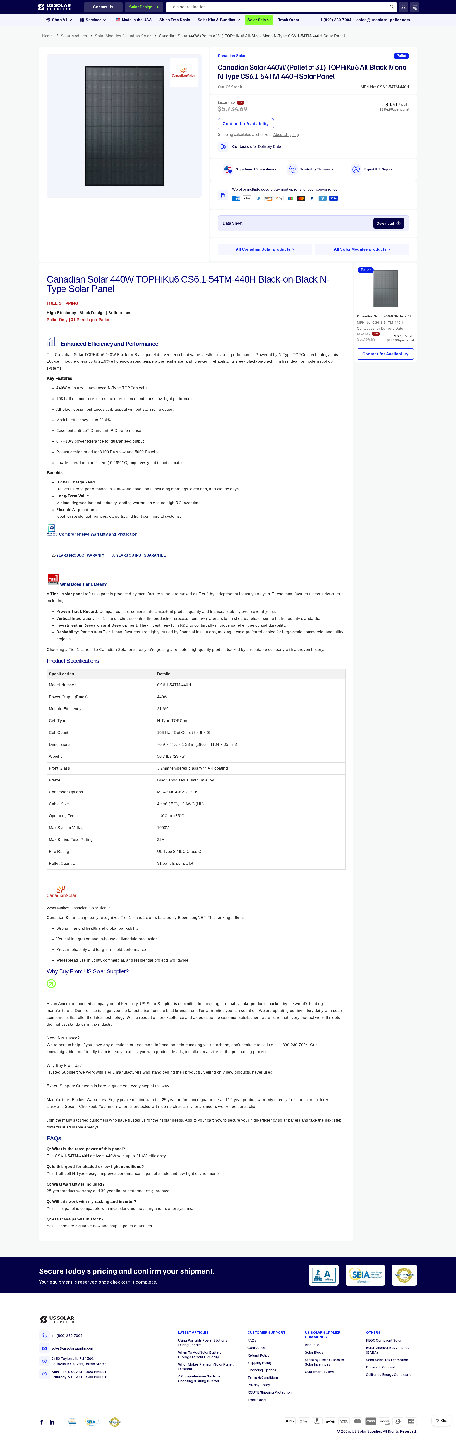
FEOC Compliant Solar (384, 1340)
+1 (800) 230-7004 (335, 20)
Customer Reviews (320, 1371)
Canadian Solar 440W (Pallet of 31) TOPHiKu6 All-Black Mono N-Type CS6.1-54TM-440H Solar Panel (385, 316)
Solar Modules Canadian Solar (123, 36)
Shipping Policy (259, 1362)
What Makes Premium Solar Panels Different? (206, 1366)
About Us (312, 1344)
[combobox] (281, 7)
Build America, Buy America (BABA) (387, 1349)
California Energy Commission (389, 1374)
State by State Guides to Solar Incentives (324, 1362)
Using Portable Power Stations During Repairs (202, 1342)
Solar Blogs (314, 1352)
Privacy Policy (258, 1384)
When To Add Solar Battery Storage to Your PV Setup (200, 1354)
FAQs (251, 1340)
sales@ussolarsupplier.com (383, 20)
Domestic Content (380, 1367)
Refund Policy (258, 1355)
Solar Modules (74, 36)
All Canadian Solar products (263, 249)
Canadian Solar (232, 56)
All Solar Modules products (360, 249)
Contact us (242, 147)
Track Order (256, 1399)
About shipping (286, 134)
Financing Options (261, 1369)
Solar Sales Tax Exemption (387, 1359)
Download (385, 223)
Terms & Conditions (263, 1377)
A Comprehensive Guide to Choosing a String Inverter (199, 1378)
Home (47, 36)
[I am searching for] (392, 7)
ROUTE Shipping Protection (269, 1392)
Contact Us (256, 1347)
